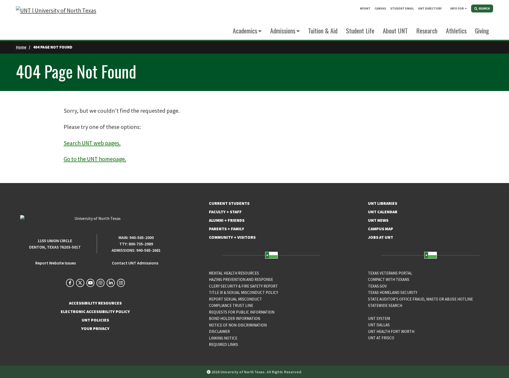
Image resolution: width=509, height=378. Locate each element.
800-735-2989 (141, 243)
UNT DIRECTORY (430, 8)
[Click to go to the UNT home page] (56, 20)
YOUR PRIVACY (95, 328)
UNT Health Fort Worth (391, 331)
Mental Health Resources (234, 273)
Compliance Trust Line (231, 305)
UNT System (379, 318)
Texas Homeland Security (392, 292)
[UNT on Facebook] (70, 283)
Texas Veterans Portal (390, 273)
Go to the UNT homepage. (95, 159)
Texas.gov (377, 286)
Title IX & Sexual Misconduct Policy (243, 292)
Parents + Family (226, 228)
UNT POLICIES (95, 320)
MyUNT (365, 8)
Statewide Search (385, 305)
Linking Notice (223, 338)
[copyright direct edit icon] (209, 372)
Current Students (229, 203)
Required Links (223, 344)
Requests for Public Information (241, 312)
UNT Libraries (382, 203)
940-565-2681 (148, 250)
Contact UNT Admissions (135, 263)
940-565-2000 (141, 237)
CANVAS (380, 8)
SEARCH (484, 8)
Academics (245, 30)
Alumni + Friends (226, 220)
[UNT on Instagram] (100, 283)
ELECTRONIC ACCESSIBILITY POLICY (95, 311)
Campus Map (380, 228)
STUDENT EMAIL (402, 8)
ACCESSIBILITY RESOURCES (95, 303)
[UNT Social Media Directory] (121, 283)
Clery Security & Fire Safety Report (243, 286)
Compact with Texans (388, 279)
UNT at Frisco (381, 337)
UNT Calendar (382, 211)
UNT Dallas (379, 324)
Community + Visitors (232, 237)
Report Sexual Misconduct (235, 299)
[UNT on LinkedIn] (111, 283)
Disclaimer (219, 331)
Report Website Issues (55, 263)
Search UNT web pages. (92, 143)
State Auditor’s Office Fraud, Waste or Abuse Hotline (420, 299)
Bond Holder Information (234, 318)
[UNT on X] (80, 283)
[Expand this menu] (466, 8)
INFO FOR (457, 8)
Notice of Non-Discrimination (238, 325)
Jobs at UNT (380, 237)
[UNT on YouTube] (90, 283)
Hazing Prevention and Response (241, 279)
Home (21, 47)
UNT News (378, 220)
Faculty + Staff (225, 211)
